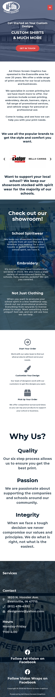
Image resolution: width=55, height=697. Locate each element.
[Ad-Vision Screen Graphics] (11, 7)
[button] (4, 159)
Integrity (27, 515)
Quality (28, 450)
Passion (27, 480)
